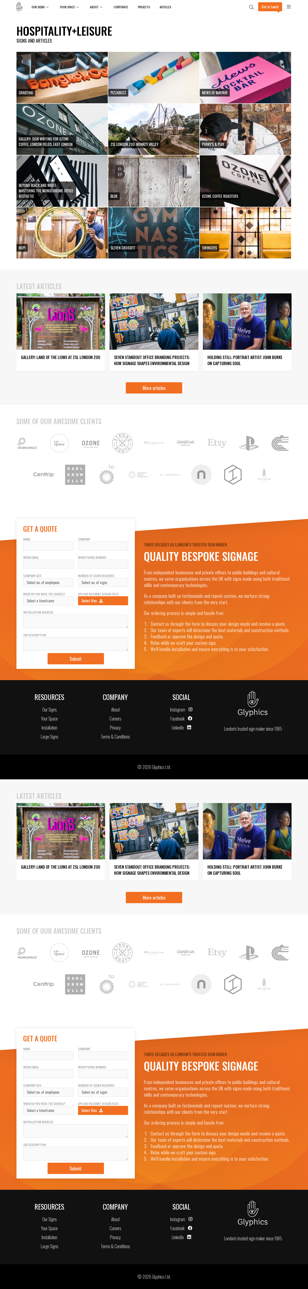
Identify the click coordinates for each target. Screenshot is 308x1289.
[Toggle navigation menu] (288, 6)
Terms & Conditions (115, 736)
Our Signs (49, 709)
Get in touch (270, 6)
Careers (115, 718)
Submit (76, 658)
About (94, 7)
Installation (49, 727)
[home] (21, 6)
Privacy (115, 727)
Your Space (49, 718)
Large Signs (49, 736)
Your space (67, 7)
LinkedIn (178, 727)
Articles (165, 7)
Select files (89, 600)
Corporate (121, 7)
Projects (144, 7)
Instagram (177, 709)
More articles (154, 387)
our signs (38, 7)
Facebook (177, 718)
